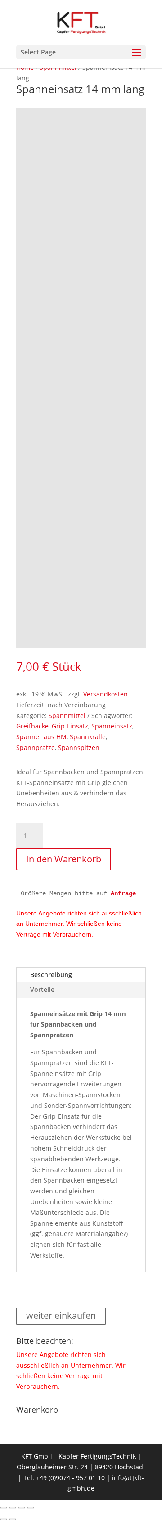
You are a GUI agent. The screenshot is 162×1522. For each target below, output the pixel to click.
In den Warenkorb (63, 859)
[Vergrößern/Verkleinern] (3, 1508)
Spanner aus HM (41, 736)
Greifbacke (32, 726)
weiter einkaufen (61, 1315)
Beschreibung (51, 974)
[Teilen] (21, 1508)
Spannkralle (88, 736)
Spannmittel (67, 715)
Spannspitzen (78, 747)
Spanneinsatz (111, 726)
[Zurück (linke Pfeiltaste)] (3, 1519)
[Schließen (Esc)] (30, 1508)
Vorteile (42, 989)
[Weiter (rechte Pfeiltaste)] (12, 1519)
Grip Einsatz (70, 726)
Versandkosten (105, 694)
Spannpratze (35, 747)
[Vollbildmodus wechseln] (12, 1508)
